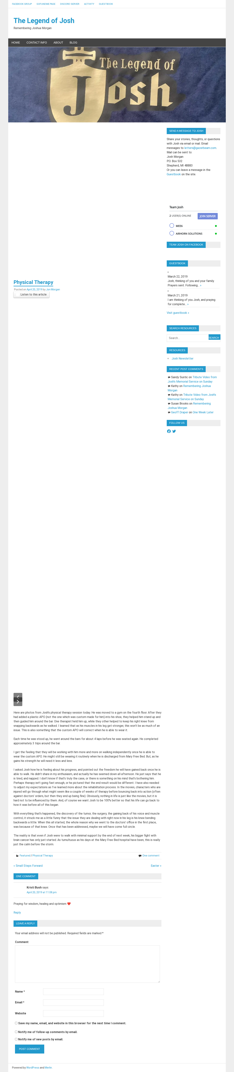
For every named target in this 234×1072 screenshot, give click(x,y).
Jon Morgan (53, 289)
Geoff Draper (179, 412)
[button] (18, 701)
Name (20, 991)
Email (19, 1002)
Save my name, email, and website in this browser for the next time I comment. (72, 1023)
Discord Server (69, 4)
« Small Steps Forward (28, 865)
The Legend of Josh (44, 21)
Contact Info (37, 42)
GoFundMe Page (46, 4)
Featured (25, 855)
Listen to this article (33, 294)
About (58, 42)
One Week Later (203, 412)
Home (16, 42)
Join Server (208, 216)
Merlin (48, 1067)
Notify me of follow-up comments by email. (47, 1032)
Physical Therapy (43, 855)
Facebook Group (22, 4)
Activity (89, 4)
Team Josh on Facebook (186, 244)
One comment (150, 855)
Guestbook (106, 4)
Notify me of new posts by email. (40, 1039)
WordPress (32, 1067)
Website (20, 1013)
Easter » (156, 865)
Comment (22, 942)
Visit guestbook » (178, 313)
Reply (17, 912)
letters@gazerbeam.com (200, 148)
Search (214, 337)
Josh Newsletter (182, 358)
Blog (73, 42)
